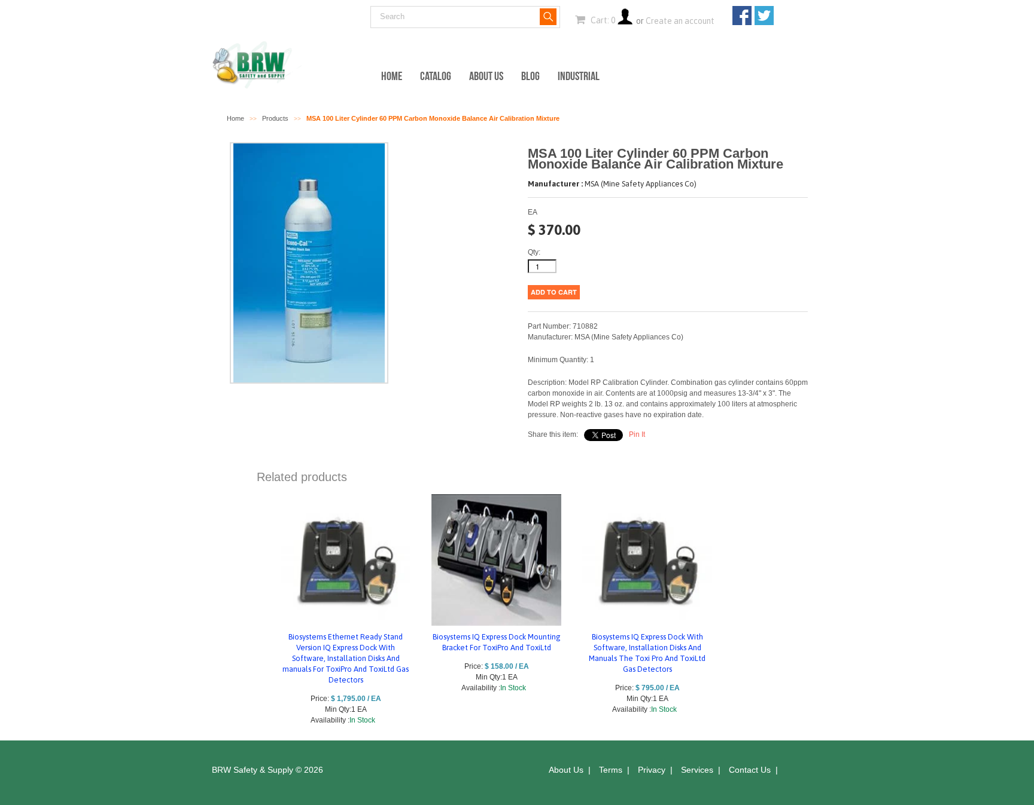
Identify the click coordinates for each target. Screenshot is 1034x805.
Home (391, 75)
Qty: (534, 252)
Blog (530, 75)
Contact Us (750, 770)
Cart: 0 (602, 20)
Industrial (579, 75)
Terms (610, 770)
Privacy (651, 770)
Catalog (435, 75)
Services (697, 770)
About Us (486, 75)
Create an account (680, 21)
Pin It (637, 434)
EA (532, 212)
